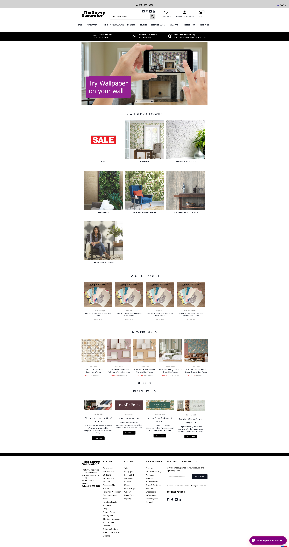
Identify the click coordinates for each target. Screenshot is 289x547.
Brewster (150, 468)
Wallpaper (92, 25)
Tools (105, 498)
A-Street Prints (152, 481)
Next (202, 74)
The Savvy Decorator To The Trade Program (111, 522)
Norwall (149, 478)
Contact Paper (158, 25)
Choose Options (98, 295)
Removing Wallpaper (112, 492)
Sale (80, 25)
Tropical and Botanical (144, 212)
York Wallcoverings (154, 471)
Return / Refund (110, 495)
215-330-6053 (146, 5)
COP (282, 5)
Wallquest (150, 475)
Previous (86, 74)
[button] (287, 516)
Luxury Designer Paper (103, 262)
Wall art (174, 25)
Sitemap (106, 536)
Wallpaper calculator (112, 532)
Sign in (179, 16)
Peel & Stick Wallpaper (113, 25)
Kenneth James (152, 498)
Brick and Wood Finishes (186, 212)
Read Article (98, 438)
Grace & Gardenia (153, 485)
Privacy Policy (108, 515)
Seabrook (150, 488)
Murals (143, 25)
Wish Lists (166, 16)
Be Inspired (108, 468)
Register (190, 16)
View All (149, 502)
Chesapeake (151, 492)
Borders (131, 25)
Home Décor (189, 25)
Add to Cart (93, 351)
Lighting (205, 25)
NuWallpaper (151, 495)
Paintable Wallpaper (186, 162)
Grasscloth (103, 212)
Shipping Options (110, 529)
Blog (105, 509)
